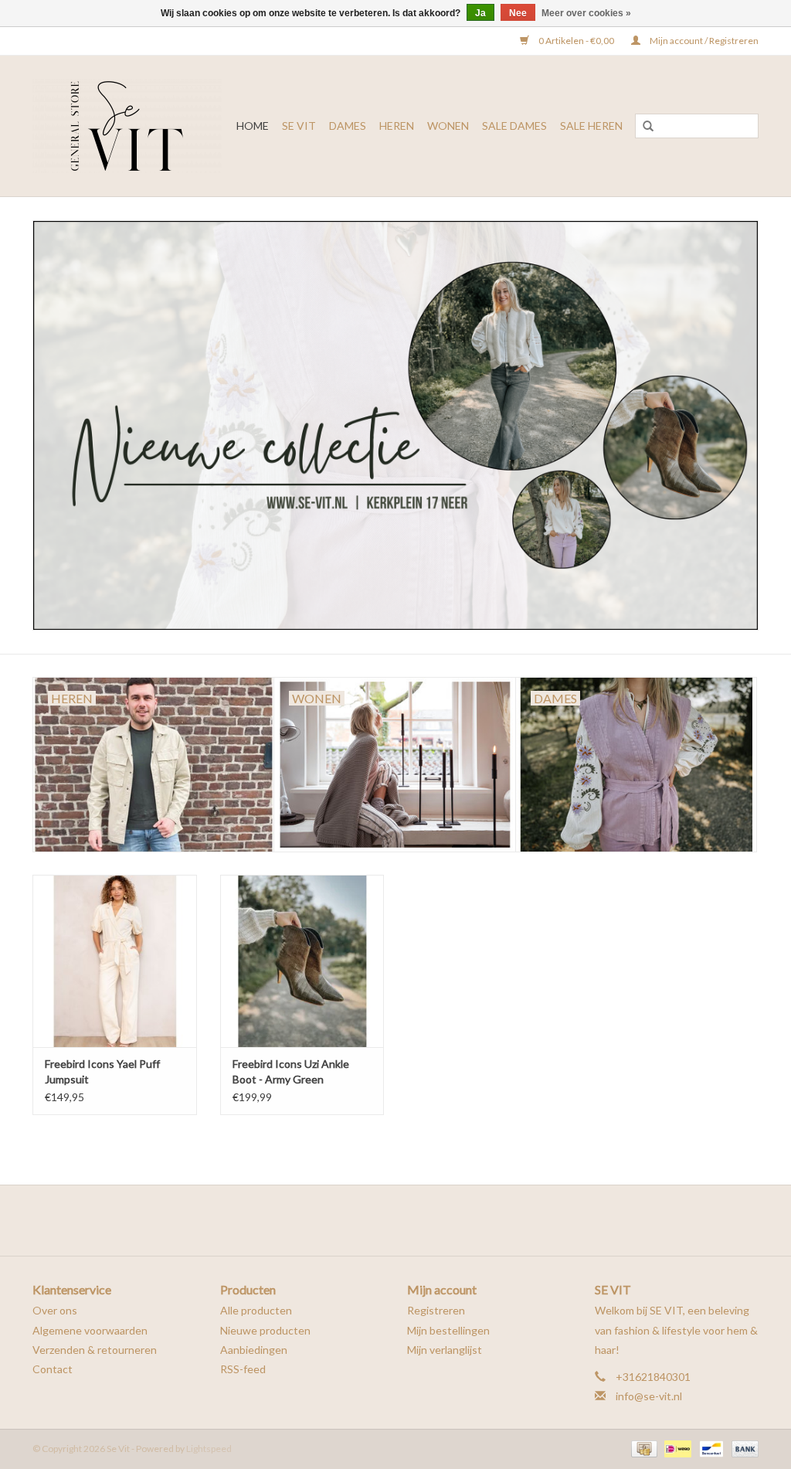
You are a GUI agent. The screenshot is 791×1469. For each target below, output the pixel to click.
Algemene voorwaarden (90, 1330)
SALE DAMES (514, 125)
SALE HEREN (591, 125)
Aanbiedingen (253, 1349)
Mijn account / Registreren (703, 40)
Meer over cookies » (586, 13)
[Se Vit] (128, 126)
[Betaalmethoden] (642, 1448)
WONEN (448, 125)
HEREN (396, 125)
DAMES (347, 125)
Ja (480, 13)
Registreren (436, 1310)
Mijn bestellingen (448, 1330)
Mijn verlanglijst (444, 1349)
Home (252, 125)
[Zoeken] (648, 127)
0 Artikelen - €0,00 (576, 40)
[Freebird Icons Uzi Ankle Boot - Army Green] (302, 961)
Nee (518, 13)
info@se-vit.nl (649, 1396)
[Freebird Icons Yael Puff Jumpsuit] (114, 961)
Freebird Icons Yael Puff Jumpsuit (102, 1071)
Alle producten (256, 1310)
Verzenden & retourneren (94, 1349)
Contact (52, 1368)
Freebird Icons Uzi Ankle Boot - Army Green (291, 1071)
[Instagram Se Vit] (409, 1220)
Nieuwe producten (265, 1330)
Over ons (54, 1310)
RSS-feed (243, 1368)
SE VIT (299, 125)
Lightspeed (209, 1448)
